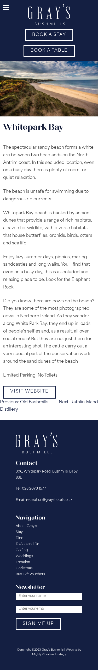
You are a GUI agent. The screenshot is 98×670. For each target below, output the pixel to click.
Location (23, 562)
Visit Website (29, 391)
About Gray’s (26, 526)
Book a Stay (49, 35)
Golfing (22, 550)
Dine (19, 538)
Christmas (24, 568)
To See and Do (27, 544)
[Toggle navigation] (6, 8)
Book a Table (49, 51)
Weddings (24, 556)
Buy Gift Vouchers (30, 574)
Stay (19, 532)
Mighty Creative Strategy (49, 654)
